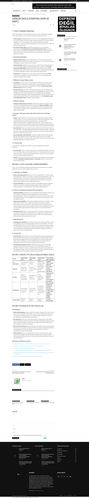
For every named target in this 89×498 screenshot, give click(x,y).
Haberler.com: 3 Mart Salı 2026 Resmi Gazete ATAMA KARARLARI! (27, 356)
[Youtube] (76, 1)
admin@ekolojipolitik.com (39, 490)
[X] (73, 1)
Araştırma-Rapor (19, 14)
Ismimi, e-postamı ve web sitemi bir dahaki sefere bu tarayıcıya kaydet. (28, 435)
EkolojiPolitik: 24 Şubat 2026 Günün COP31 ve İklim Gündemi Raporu (28, 346)
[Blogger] (58, 476)
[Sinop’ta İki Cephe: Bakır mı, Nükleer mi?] (60, 40)
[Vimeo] (74, 1)
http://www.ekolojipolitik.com (26, 380)
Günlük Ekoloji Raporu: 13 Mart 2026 (33, 402)
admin (23, 378)
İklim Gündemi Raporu (26, 14)
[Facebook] (69, 1)
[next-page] (15, 406)
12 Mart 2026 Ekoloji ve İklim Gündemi (47, 402)
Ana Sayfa (13, 14)
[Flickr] (64, 476)
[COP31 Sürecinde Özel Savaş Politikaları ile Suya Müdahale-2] (60, 60)
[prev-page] (13, 406)
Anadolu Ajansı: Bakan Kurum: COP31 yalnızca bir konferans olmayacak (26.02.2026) (31, 343)
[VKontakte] (70, 476)
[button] (75, 10)
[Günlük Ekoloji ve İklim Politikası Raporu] (18, 397)
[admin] (17, 381)
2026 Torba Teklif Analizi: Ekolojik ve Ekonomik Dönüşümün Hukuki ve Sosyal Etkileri (70, 53)
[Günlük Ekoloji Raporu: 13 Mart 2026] (33, 397)
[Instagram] (71, 1)
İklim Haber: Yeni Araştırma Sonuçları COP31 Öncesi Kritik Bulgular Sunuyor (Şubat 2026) (32, 350)
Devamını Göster (67, 64)
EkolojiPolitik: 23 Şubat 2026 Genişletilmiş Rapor (23, 348)
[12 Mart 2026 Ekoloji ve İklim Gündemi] (47, 397)
